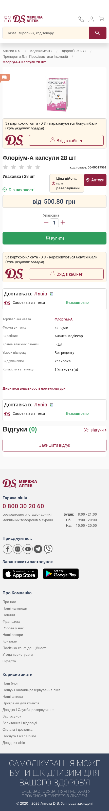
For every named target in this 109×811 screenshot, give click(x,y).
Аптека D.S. (12, 51)
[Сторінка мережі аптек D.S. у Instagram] (18, 549)
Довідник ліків (14, 743)
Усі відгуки (94, 430)
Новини (9, 615)
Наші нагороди (15, 608)
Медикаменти (40, 51)
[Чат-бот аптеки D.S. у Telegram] (38, 549)
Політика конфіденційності (24, 648)
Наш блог (10, 683)
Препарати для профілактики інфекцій (35, 56)
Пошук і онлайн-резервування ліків (31, 690)
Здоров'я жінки (73, 51)
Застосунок (12, 716)
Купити (57, 238)
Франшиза (11, 621)
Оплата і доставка (17, 729)
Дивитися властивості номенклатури (34, 388)
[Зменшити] (46, 222)
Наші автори (13, 635)
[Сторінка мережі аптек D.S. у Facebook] (8, 549)
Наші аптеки (13, 696)
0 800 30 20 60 (23, 506)
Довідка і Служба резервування (29, 710)
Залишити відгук (54, 445)
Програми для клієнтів (21, 703)
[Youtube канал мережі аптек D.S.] (28, 549)
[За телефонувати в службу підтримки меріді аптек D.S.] (81, 21)
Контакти (10, 641)
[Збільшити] (63, 222)
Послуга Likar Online (19, 736)
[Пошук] (97, 33)
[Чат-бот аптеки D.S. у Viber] (48, 549)
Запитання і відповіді (20, 723)
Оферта (9, 661)
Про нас (9, 602)
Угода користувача (18, 654)
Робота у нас (13, 628)
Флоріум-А (63, 319)
